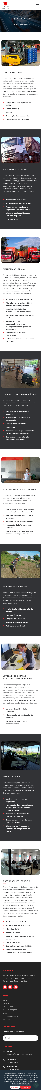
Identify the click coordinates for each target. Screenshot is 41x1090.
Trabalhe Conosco (10, 1016)
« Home (14, 24)
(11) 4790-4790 (13, 1062)
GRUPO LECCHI (8, 1003)
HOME (5, 1000)
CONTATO (6, 1020)
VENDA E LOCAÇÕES (10, 1010)
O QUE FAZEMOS (8, 1006)
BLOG (5, 1013)
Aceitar (25, 1087)
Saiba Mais (14, 1087)
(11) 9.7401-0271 (13, 1069)
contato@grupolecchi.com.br (19, 1054)
